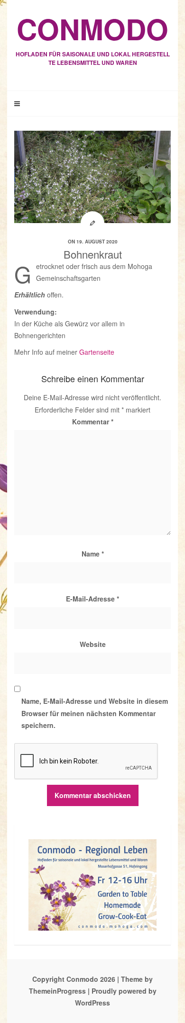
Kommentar (92, 421)
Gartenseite (96, 352)
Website (93, 644)
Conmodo (93, 37)
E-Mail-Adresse (92, 598)
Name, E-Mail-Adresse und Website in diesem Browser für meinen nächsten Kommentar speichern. (94, 712)
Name (93, 553)
